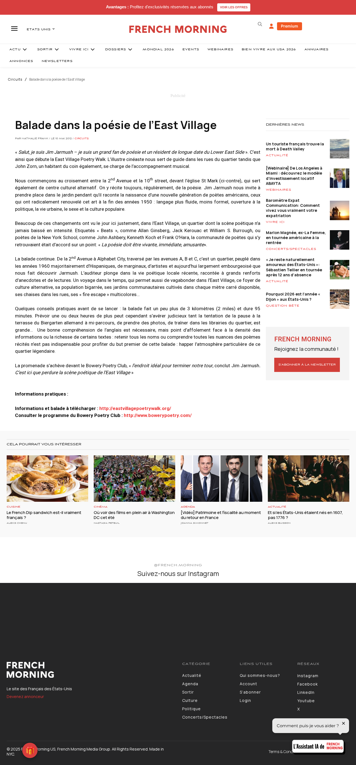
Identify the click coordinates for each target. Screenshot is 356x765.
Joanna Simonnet (194, 523)
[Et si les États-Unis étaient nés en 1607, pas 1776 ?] (308, 478)
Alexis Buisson (279, 523)
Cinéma (100, 506)
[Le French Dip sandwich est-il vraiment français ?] (47, 478)
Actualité (277, 155)
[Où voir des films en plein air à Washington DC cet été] (134, 478)
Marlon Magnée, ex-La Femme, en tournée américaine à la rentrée (296, 237)
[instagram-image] (29, 612)
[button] (259, 24)
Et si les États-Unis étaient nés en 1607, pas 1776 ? (305, 515)
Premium (289, 26)
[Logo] (90, 670)
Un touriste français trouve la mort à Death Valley (295, 146)
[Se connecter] (271, 26)
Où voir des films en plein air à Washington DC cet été (134, 515)
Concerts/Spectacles (291, 249)
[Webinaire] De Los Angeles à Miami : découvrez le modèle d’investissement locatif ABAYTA (294, 175)
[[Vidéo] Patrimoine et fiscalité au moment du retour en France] (221, 478)
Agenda (188, 506)
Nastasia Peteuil (107, 523)
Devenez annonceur (25, 696)
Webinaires (278, 190)
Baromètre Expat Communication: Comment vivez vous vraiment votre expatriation (293, 208)
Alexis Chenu (17, 523)
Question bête (283, 305)
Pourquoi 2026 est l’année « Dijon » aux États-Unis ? (293, 296)
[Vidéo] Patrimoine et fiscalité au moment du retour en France (221, 515)
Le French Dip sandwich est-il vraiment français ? (44, 515)
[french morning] (178, 29)
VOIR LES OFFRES (234, 7)
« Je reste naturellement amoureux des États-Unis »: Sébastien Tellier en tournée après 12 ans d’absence (294, 267)
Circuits (15, 79)
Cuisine (13, 506)
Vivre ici (275, 222)
